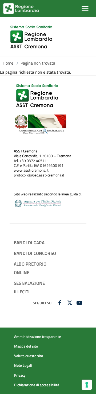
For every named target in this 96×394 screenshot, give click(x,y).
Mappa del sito (26, 346)
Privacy (20, 375)
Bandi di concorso (35, 253)
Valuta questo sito (28, 356)
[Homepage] (32, 36)
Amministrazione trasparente (37, 337)
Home (8, 63)
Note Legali (23, 365)
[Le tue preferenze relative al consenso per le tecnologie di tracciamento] (87, 385)
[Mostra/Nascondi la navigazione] (85, 8)
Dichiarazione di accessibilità (36, 385)
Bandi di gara (29, 242)
